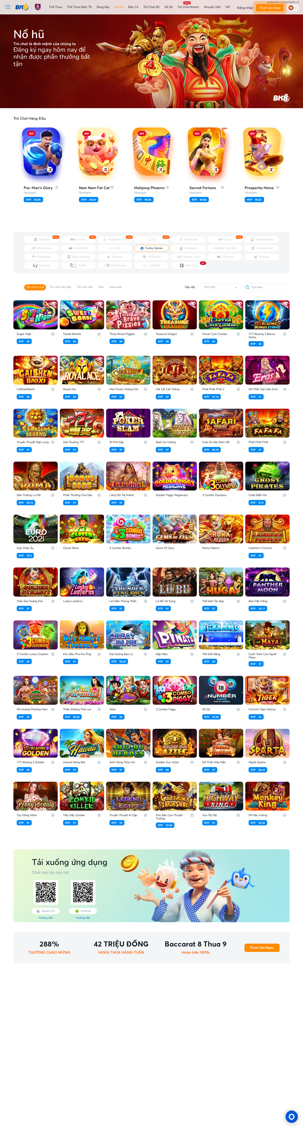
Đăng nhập (245, 8)
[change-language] (293, 8)
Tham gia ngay (269, 8)
